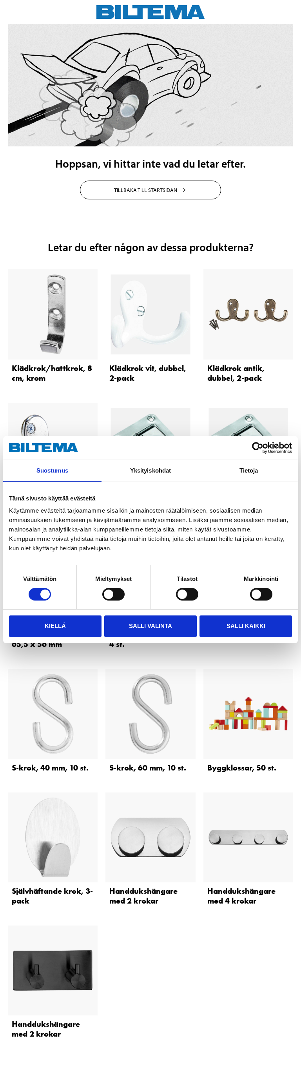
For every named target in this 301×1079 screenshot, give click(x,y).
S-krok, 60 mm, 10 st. (147, 768)
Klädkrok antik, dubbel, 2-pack (236, 373)
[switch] (113, 594)
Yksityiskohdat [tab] (150, 470)
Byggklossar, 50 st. (241, 768)
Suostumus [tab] (52, 470)
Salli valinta (150, 626)
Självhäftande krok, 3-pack (52, 896)
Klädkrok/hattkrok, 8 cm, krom (52, 373)
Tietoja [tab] (248, 470)
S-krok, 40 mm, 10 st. (50, 768)
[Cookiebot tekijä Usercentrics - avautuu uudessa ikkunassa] (257, 448)
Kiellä (55, 626)
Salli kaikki (246, 626)
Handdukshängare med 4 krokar (241, 896)
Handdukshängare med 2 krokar (143, 896)
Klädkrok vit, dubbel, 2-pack (147, 373)
